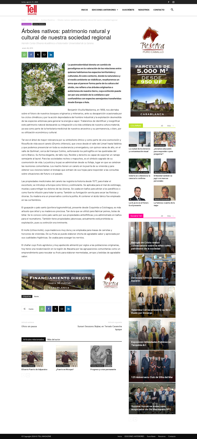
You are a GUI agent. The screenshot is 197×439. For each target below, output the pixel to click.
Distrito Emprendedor (162, 199)
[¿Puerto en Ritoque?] (71, 356)
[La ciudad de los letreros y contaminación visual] (140, 139)
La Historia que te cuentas (139, 172)
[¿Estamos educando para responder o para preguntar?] (165, 139)
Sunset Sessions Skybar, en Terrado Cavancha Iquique (100, 328)
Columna (133, 145)
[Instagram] (173, 2)
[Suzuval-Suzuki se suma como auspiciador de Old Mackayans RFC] (152, 398)
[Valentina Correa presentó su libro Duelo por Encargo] (152, 302)
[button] (172, 10)
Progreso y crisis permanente (103, 369)
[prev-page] (23, 375)
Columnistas (33, 20)
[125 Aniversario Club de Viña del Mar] (152, 366)
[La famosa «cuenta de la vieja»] (165, 192)
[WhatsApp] (24, 55)
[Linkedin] (51, 55)
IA (130, 199)
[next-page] (28, 375)
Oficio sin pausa (29, 326)
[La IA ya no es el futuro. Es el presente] (140, 192)
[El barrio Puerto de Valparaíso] (37, 356)
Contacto (158, 9)
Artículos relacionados (33, 339)
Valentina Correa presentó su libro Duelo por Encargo (150, 311)
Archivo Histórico (48, 20)
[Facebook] (168, 2)
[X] (38, 55)
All (162, 126)
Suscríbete (128, 9)
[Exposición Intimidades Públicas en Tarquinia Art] (152, 334)
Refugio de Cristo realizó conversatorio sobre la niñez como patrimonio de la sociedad (151, 245)
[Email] (44, 55)
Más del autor (53, 339)
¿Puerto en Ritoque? (65, 369)
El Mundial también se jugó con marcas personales (163, 178)
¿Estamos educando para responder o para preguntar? (163, 151)
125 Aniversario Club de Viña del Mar (152, 377)
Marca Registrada (161, 172)
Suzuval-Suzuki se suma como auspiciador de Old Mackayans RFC (151, 408)
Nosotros (143, 9)
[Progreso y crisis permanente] (106, 356)
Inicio (84, 9)
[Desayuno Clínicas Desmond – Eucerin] (152, 270)
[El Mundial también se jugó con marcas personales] (165, 166)
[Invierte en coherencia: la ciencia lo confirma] (140, 166)
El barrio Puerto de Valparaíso (34, 369)
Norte (36, 296)
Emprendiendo (160, 145)
